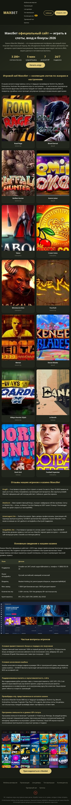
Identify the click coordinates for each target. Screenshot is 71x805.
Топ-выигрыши (29, 12)
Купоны (26, 23)
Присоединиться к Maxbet (35, 771)
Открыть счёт (61, 13)
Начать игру (35, 65)
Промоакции (28, 6)
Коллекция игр (30, 16)
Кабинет (49, 13)
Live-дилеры (28, 9)
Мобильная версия (30, 2)
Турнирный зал (29, 19)
